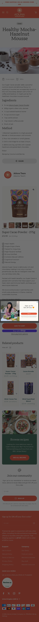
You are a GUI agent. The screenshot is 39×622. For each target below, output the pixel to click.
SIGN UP (28, 313)
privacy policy (33, 315)
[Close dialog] (37, 302)
